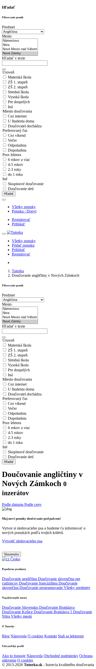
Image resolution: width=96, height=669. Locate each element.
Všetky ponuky (24, 207)
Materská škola (19, 77)
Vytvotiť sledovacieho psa (22, 541)
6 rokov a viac (19, 159)
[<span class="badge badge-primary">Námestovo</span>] (20, 41)
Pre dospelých (19, 102)
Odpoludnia (17, 145)
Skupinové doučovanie (26, 184)
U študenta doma (21, 121)
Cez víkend (17, 135)
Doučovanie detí (20, 189)
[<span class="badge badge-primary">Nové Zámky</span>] (20, 53)
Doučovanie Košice (18, 612)
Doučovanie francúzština (39, 583)
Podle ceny (33, 504)
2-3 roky (14, 169)
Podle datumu (13, 504)
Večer (12, 140)
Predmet (8, 27)
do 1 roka (15, 174)
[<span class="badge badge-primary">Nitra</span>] (20, 45)
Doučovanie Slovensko (20, 607)
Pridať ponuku (23, 245)
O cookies (35, 636)
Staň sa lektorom (71, 636)
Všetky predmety (77, 588)
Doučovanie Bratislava (57, 607)
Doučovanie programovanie (41, 588)
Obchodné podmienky (61, 656)
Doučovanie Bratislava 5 (53, 612)
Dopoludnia (17, 150)
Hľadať (9, 194)
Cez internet (17, 116)
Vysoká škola (18, 97)
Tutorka (18, 271)
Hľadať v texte (13, 58)
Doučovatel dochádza (25, 126)
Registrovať (21, 219)
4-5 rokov (15, 164)
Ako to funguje (14, 656)
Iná (10, 107)
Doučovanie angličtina (20, 579)
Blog (6, 636)
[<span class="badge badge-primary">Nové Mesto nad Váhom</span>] (20, 49)
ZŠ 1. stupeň (18, 82)
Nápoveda (19, 636)
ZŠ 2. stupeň (18, 87)
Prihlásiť (18, 224)
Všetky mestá (21, 616)
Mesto (7, 36)
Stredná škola (18, 92)
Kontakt (50, 636)
